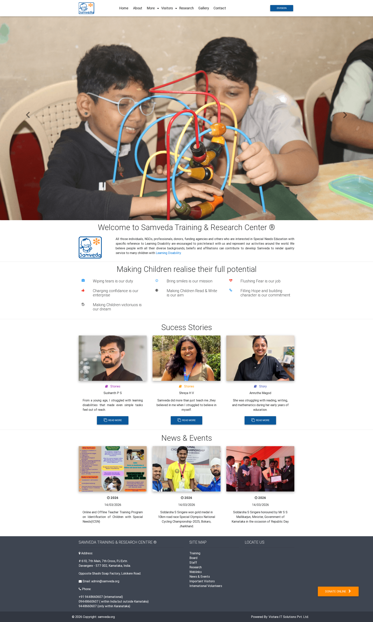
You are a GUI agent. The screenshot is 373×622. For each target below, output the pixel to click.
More (151, 8)
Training (194, 553)
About (137, 8)
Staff (193, 562)
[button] (28, 115)
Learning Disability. (168, 253)
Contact (220, 8)
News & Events (199, 576)
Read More (115, 420)
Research (186, 8)
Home (123, 8)
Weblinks (195, 572)
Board (193, 558)
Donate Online (337, 591)
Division (282, 8)
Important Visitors (202, 581)
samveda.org (106, 617)
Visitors (167, 8)
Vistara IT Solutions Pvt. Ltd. (289, 617)
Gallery (203, 8)
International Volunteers (205, 586)
